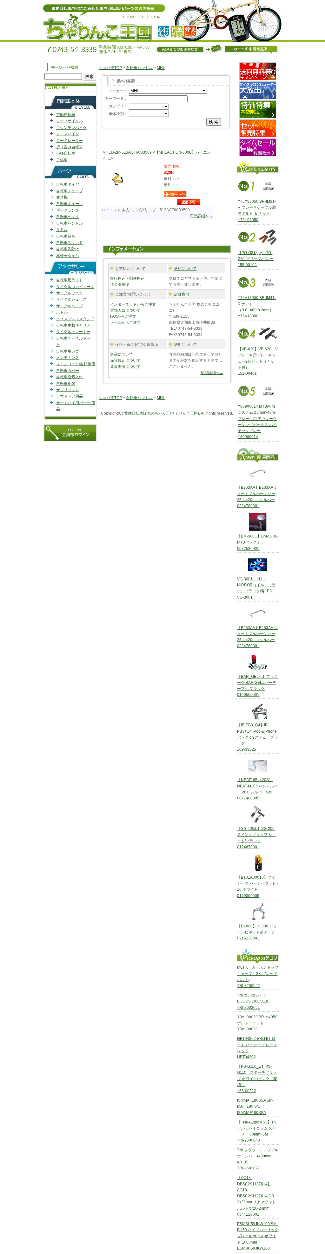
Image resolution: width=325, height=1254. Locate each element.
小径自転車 (65, 153)
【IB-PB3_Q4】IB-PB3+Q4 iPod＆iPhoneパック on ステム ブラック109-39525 (257, 737)
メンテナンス (67, 357)
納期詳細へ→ (212, 373)
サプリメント (67, 390)
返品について (121, 354)
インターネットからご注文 (133, 304)
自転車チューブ (69, 191)
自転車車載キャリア (73, 325)
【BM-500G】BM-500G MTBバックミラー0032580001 (257, 542)
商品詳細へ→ (201, 216)
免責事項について (125, 366)
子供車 (62, 160)
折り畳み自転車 (69, 147)
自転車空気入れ (69, 377)
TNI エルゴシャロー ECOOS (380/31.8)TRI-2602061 (254, 1001)
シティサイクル (69, 121)
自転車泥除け (67, 249)
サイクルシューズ (71, 299)
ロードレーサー (69, 140)
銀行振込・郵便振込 (127, 278)
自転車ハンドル (69, 223)
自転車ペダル (67, 216)
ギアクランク (67, 210)
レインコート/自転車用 (75, 364)
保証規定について (125, 360)
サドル (62, 229)
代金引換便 (119, 284)
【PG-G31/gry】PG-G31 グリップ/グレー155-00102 (256, 259)
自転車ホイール (69, 203)
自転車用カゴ (67, 351)
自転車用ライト (69, 280)
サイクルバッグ (69, 306)
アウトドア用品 (69, 396)
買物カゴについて (125, 310)
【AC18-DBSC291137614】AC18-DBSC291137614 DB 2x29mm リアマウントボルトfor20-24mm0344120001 (256, 1195)
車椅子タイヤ (67, 255)
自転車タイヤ (67, 184)
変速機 (62, 197)
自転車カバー (67, 370)
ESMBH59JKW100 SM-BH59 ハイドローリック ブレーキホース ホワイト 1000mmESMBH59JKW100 (257, 1236)
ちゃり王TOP (110, 68)
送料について (185, 268)
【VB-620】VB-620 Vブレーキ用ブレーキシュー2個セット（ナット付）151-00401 (258, 361)
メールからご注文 (125, 322)
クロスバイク (67, 134)
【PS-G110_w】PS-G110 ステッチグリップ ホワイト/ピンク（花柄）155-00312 (257, 1078)
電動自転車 (65, 114)
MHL (161, 68)
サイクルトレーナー (73, 331)
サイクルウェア (69, 293)
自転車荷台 (65, 236)
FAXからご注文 (123, 316)
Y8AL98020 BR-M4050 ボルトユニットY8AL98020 (257, 1023)
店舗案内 (181, 294)
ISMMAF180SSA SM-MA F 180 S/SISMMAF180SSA (255, 1106)
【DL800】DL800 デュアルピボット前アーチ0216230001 (257, 932)
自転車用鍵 (65, 383)
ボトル (62, 312)
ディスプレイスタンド (75, 319)
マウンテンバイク (71, 127)
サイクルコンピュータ (75, 286)
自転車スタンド (69, 242)
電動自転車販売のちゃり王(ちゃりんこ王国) (161, 413)
